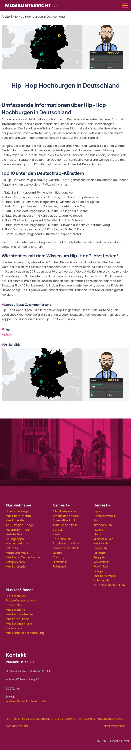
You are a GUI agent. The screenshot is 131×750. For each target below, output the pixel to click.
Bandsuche (14, 605)
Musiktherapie (16, 566)
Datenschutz (44, 719)
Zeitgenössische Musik (109, 585)
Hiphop (7, 334)
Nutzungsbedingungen (111, 719)
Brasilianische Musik (67, 543)
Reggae (98, 557)
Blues (56, 534)
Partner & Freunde (17, 726)
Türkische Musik (104, 576)
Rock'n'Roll (100, 566)
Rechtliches (14, 628)
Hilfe (8, 719)
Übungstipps (15, 539)
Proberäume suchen (20, 600)
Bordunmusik (62, 539)
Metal (97, 534)
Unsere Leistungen (66, 719)
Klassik (98, 530)
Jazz (96, 520)
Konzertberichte (17, 543)
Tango (98, 571)
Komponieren (15, 562)
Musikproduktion (17, 619)
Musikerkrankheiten (19, 614)
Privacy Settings (114, 726)
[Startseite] (31, 5)
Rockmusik (101, 562)
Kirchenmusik (102, 525)
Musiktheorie (15, 520)
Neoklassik (100, 543)
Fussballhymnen (17, 530)
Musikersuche (15, 610)
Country (58, 557)
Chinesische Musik (66, 548)
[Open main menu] (125, 5)
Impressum (28, 719)
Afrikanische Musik (66, 516)
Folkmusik (59, 566)
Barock (58, 530)
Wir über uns (87, 719)
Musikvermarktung (19, 624)
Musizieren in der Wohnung (25, 633)
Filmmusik (60, 562)
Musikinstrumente (18, 516)
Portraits (12, 548)
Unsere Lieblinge (17, 511)
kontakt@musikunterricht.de (26, 701)
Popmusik (100, 548)
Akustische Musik (65, 525)
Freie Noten (14, 534)
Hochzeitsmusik (104, 516)
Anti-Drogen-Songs (20, 525)
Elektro (57, 553)
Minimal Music (103, 539)
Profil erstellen (16, 596)
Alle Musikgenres (64, 511)
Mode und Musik (17, 553)
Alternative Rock (64, 520)
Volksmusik (101, 580)
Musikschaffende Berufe (23, 557)
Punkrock (99, 553)
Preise (16, 719)
